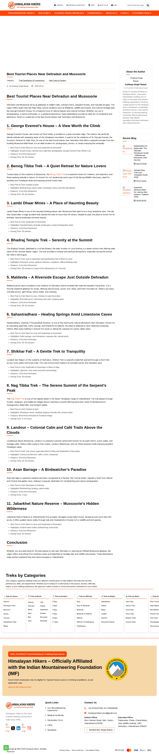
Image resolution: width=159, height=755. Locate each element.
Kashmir (104, 618)
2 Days (54, 601)
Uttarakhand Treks (9, 622)
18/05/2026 (141, 200)
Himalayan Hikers (32, 749)
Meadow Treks (131, 618)
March (30, 610)
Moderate (80, 610)
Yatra (123, 13)
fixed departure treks (21, 13)
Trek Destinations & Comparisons (32, 80)
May (29, 617)
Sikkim (103, 606)
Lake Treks (129, 601)
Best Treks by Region (57, 80)
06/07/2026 (141, 164)
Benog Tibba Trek (58, 174)
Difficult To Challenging (85, 622)
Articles (111, 13)
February (31, 606)
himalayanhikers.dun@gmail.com (102, 713)
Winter (5, 626)
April (29, 613)
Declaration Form (55, 720)
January (31, 602)
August (42, 606)
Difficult (79, 618)
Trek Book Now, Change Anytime (99, 730)
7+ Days (55, 622)
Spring (5, 614)
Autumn (6, 601)
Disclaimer (52, 730)
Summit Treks (131, 622)
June (29, 621)
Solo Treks (154, 618)
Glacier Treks (130, 606)
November (43, 617)
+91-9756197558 (95, 708)
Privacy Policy (65, 750)
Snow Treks (130, 614)
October (43, 613)
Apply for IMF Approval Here (19, 687)
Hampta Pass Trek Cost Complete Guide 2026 (141, 173)
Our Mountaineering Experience (56, 709)
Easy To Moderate (83, 606)
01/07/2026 (141, 181)
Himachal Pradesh (107, 622)
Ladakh (104, 614)
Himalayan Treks (9, 606)
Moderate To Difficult (84, 614)
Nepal (103, 610)
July (41, 602)
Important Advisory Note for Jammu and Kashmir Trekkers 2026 (141, 192)
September (44, 610)
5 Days (54, 614)
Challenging (81, 626)
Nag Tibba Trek (18, 399)
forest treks (130, 610)
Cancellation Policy (92, 750)
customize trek (141, 13)
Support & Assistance (76, 5)
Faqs (115, 5)
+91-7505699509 (110, 708)
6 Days (54, 618)
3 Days (54, 606)
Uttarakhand (105, 601)
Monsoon (6, 610)
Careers (59, 5)
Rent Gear (103, 5)
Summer (6, 618)
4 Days (54, 610)
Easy (78, 601)
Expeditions (94, 13)
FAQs (49, 725)
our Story (44, 13)
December (43, 621)
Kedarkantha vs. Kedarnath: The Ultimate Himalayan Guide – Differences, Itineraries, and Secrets (141, 153)
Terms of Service (77, 750)
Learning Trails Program (68, 13)
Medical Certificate (55, 715)
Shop (92, 5)
